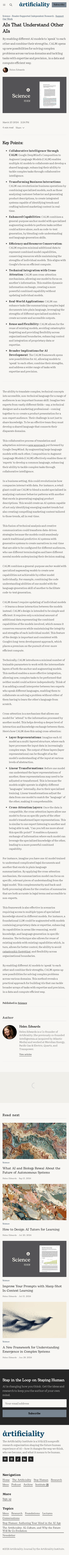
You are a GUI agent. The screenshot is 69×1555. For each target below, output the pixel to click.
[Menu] (5, 5)
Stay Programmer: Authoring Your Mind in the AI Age (32, 1523)
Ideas (6, 1513)
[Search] (11, 5)
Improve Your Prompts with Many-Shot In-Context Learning (32, 1288)
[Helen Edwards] (5, 70)
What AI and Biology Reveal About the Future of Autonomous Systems (31, 1170)
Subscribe (59, 4)
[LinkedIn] (24, 1459)
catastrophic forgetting (16, 951)
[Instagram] (11, 1459)
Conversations (11, 1518)
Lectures (47, 1513)
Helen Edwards (17, 69)
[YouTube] (5, 1459)
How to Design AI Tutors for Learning (31, 1229)
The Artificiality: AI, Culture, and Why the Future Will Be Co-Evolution (31, 1529)
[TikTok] (18, 1459)
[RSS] (30, 1459)
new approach (36, 445)
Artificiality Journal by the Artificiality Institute (37, 1548)
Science (6, 16)
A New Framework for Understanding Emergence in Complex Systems (31, 1349)
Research (16, 1513)
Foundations (32, 1513)
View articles (25, 1054)
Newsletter (9, 1535)
